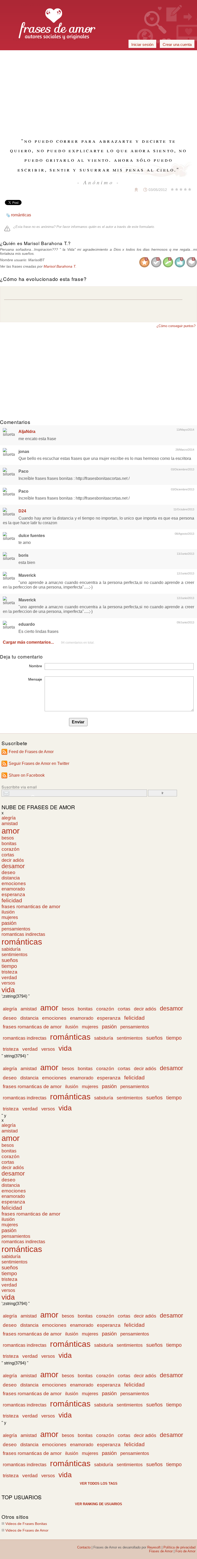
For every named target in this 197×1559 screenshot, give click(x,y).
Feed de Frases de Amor (31, 752)
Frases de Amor (161, 1551)
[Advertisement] (98, 56)
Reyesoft (154, 1547)
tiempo (9, 966)
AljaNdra (26, 431)
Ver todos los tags (98, 1483)
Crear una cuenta (177, 44)
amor (10, 830)
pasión (9, 923)
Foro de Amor (185, 1551)
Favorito (123, 190)
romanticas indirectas (23, 934)
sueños (10, 960)
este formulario (143, 227)
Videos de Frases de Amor (26, 1530)
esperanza (13, 894)
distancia (11, 877)
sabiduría (11, 949)
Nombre (35, 666)
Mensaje (35, 679)
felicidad (12, 900)
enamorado (13, 889)
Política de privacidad (179, 1547)
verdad (9, 977)
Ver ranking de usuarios (98, 1504)
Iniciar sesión (142, 44)
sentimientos (14, 954)
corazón (10, 849)
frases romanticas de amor (31, 906)
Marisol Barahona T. (60, 266)
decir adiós (13, 860)
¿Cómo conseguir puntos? (175, 326)
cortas (8, 854)
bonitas (9, 843)
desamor (13, 866)
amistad (10, 823)
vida (8, 990)
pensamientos (16, 929)
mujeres (10, 917)
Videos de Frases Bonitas (26, 1524)
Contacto (84, 1547)
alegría (9, 818)
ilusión (8, 912)
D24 (22, 511)
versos (8, 983)
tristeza (9, 972)
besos (8, 838)
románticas (21, 215)
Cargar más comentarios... (28, 642)
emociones (14, 883)
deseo (8, 872)
